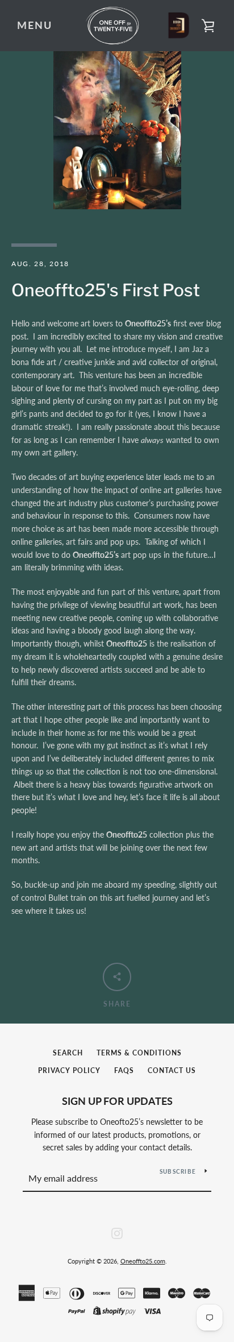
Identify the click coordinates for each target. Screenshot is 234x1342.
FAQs (124, 1070)
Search (68, 1053)
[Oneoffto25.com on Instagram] (117, 1232)
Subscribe (178, 1171)
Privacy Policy (69, 1070)
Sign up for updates (117, 1101)
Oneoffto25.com (142, 1261)
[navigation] (34, 26)
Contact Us (172, 1070)
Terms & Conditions (139, 1053)
